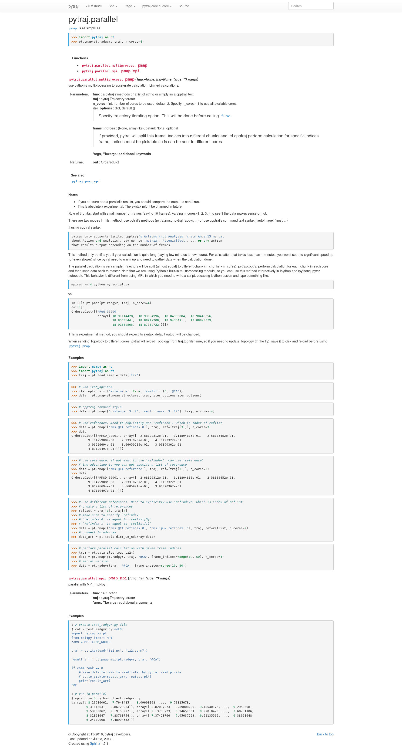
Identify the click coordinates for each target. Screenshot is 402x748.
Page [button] (128, 5)
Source (184, 5)
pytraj (73, 6)
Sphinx (95, 743)
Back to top (325, 734)
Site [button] (112, 5)
